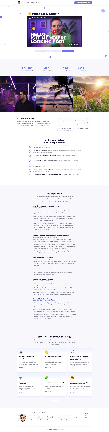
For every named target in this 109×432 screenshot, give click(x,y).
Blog (37, 2)
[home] (19, 2)
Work (32, 2)
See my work (56, 51)
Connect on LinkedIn (42, 51)
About (27, 2)
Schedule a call (68, 51)
